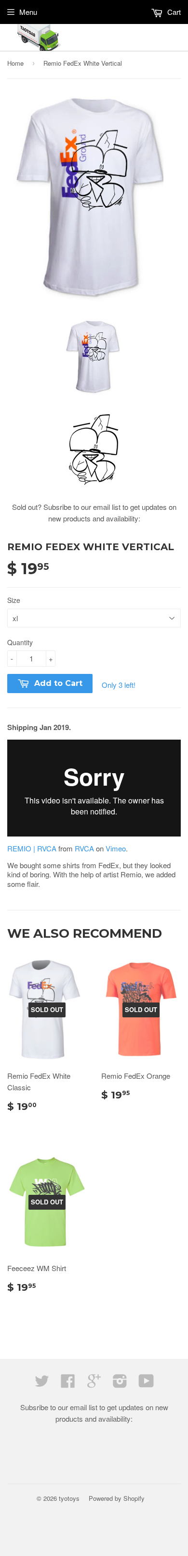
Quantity (20, 642)
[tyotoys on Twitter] (42, 1384)
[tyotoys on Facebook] (68, 1384)
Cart (173, 12)
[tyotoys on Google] (94, 1384)
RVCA (84, 848)
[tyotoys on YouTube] (146, 1384)
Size (13, 600)
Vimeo (116, 848)
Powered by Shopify (117, 1498)
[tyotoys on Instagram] (120, 1384)
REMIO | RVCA (31, 848)
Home (15, 63)
